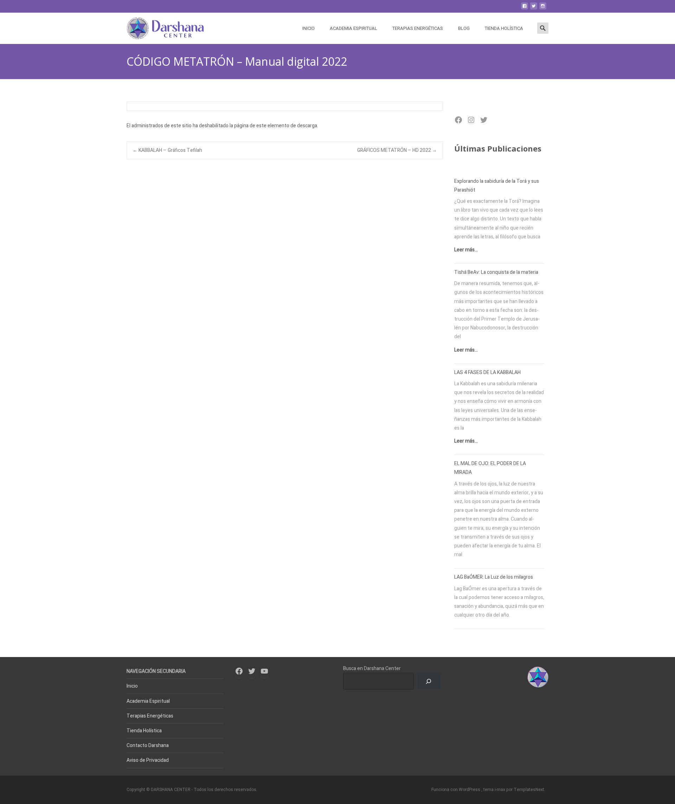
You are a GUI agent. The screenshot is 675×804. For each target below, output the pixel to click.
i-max (500, 789)
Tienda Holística (144, 730)
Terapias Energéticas (150, 716)
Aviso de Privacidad (148, 760)
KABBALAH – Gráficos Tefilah (167, 150)
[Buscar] (428, 681)
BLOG (464, 28)
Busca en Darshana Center (372, 668)
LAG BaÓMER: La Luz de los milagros (493, 577)
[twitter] (533, 8)
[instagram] (542, 8)
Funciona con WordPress (456, 789)
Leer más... (466, 249)
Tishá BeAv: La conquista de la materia (496, 272)
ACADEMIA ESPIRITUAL (353, 28)
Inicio (132, 686)
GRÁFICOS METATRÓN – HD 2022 (397, 150)
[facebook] (524, 8)
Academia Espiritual (148, 701)
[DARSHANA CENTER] (159, 27)
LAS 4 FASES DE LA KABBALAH (487, 372)
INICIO (308, 28)
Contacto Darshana (148, 745)
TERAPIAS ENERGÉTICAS (417, 28)
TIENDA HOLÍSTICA (504, 28)
